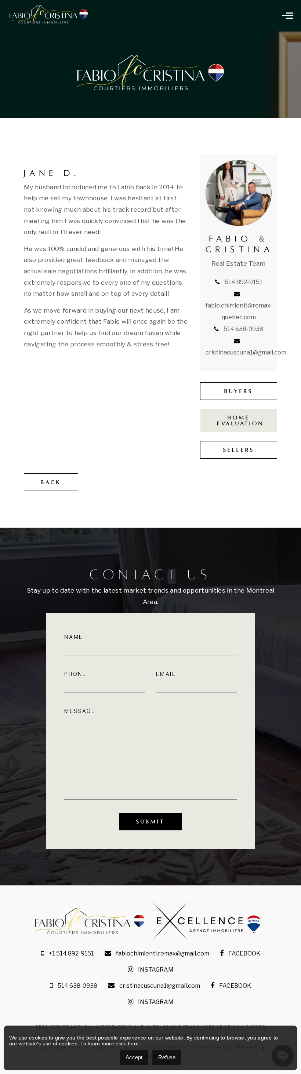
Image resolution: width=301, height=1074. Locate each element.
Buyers (238, 391)
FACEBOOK (243, 953)
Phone (75, 674)
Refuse (166, 1057)
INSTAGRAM (155, 969)
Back (51, 482)
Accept (134, 1057)
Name (73, 637)
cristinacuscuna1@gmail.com (159, 985)
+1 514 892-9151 (71, 953)
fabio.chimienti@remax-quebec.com (239, 311)
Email (166, 674)
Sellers (238, 450)
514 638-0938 (242, 328)
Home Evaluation (240, 420)
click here (127, 1043)
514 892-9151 (243, 281)
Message (79, 711)
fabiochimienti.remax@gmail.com (162, 953)
